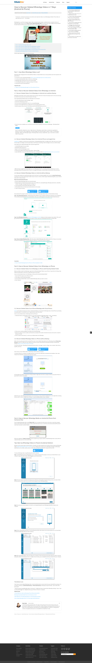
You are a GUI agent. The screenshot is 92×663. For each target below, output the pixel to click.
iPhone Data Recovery (43, 654)
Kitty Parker (28, 12)
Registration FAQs (54, 649)
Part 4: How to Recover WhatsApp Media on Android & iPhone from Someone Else (31, 49)
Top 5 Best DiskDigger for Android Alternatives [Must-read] (74, 28)
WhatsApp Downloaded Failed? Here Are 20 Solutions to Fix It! (25, 594)
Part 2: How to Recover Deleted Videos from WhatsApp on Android (28, 46)
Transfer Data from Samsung (31, 655)
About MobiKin (19, 648)
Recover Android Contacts (30, 648)
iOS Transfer (41, 651)
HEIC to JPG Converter (43, 657)
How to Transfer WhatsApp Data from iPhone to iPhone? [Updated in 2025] (28, 262)
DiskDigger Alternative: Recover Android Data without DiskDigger (74, 26)
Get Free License (19, 654)
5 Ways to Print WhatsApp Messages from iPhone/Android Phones (27, 87)
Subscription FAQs (54, 648)
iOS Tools (45, 2)
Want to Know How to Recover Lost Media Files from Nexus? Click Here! (74, 34)
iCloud (15, 310)
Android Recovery (25, 614)
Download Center (54, 657)
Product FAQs (53, 654)
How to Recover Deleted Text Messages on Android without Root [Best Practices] (74, 20)
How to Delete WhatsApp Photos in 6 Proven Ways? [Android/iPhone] (26, 598)
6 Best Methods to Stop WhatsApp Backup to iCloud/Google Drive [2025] (27, 596)
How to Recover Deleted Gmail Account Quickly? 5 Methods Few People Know (74, 11)
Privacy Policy (46, 661)
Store (63, 2)
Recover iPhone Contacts (30, 651)
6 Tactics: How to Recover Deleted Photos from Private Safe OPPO (74, 17)
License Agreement (62, 661)
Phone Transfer (42, 652)
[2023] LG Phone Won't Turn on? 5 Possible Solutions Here (74, 14)
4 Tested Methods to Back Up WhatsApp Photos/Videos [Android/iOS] (26, 593)
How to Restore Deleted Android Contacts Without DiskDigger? (74, 31)
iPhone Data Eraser (42, 655)
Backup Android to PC (29, 657)
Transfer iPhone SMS (29, 654)
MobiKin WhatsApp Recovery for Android (24, 446)
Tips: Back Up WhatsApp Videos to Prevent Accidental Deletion (27, 51)
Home (15, 614)
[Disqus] (37, 629)
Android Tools (51, 2)
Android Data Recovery (43, 648)
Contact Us (18, 649)
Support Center (54, 655)
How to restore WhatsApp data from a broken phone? (40, 77)
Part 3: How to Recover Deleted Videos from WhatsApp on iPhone (28, 47)
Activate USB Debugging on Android (34, 217)
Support (68, 2)
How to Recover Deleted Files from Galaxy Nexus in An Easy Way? (74, 23)
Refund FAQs (53, 652)
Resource (58, 2)
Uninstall (18, 655)
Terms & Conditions (53, 661)
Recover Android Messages (30, 649)
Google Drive (16, 141)
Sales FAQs (53, 651)
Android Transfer (42, 649)
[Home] (19, 2)
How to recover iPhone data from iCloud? (25, 343)
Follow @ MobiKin (44, 12)
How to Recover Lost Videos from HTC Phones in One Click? (74, 37)
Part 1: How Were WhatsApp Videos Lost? (23, 44)
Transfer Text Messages (30, 652)
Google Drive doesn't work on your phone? (51, 151)
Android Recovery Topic (36, 12)
